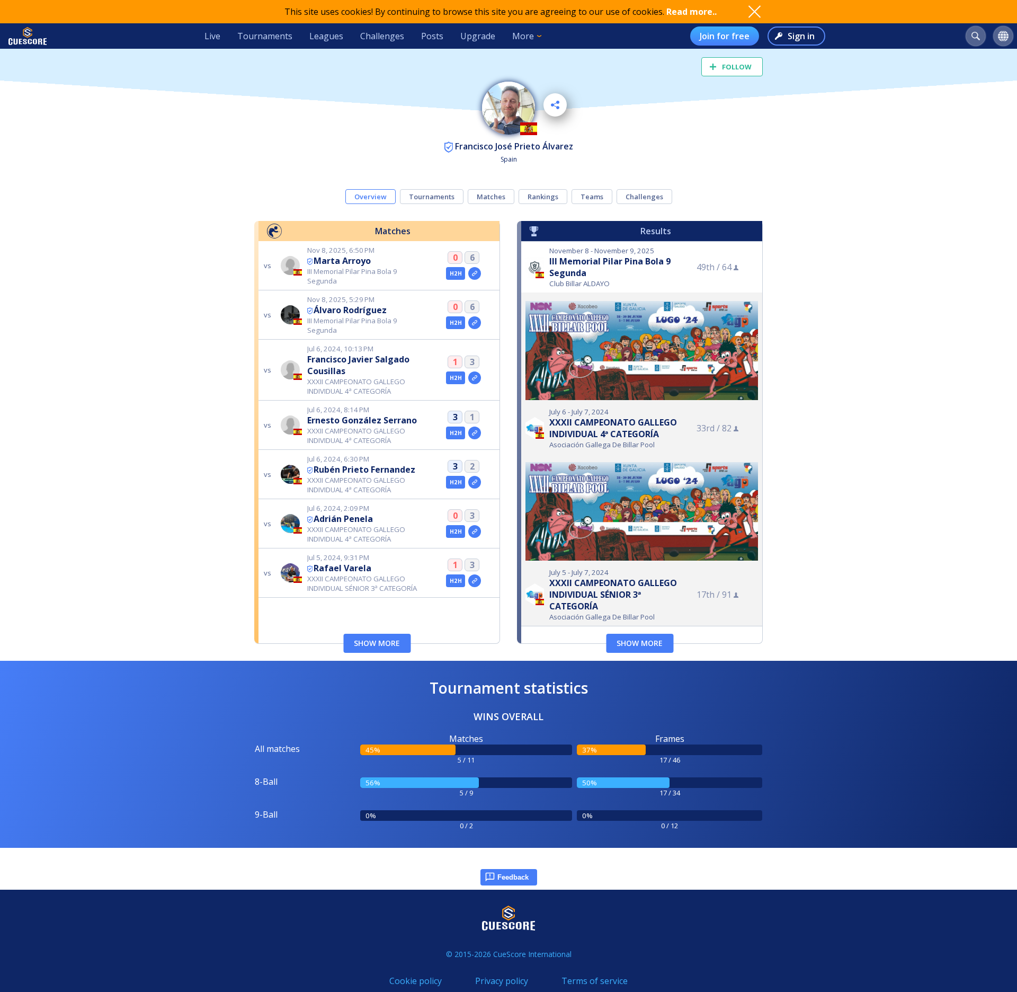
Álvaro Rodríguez (350, 310)
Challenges (382, 36)
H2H (456, 273)
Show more (377, 643)
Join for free (725, 36)
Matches (491, 196)
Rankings (543, 196)
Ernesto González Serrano (362, 420)
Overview (370, 196)
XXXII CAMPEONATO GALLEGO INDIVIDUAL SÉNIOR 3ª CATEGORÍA (613, 594)
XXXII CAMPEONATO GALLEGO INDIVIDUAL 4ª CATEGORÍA (613, 428)
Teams (592, 196)
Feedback (513, 877)
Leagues (326, 36)
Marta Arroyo (342, 261)
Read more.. (691, 11)
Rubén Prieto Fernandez (364, 469)
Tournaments (264, 36)
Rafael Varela (342, 568)
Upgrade (477, 36)
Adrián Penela (343, 519)
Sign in (801, 36)
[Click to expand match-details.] (474, 273)
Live (212, 36)
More (523, 36)
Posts (432, 36)
